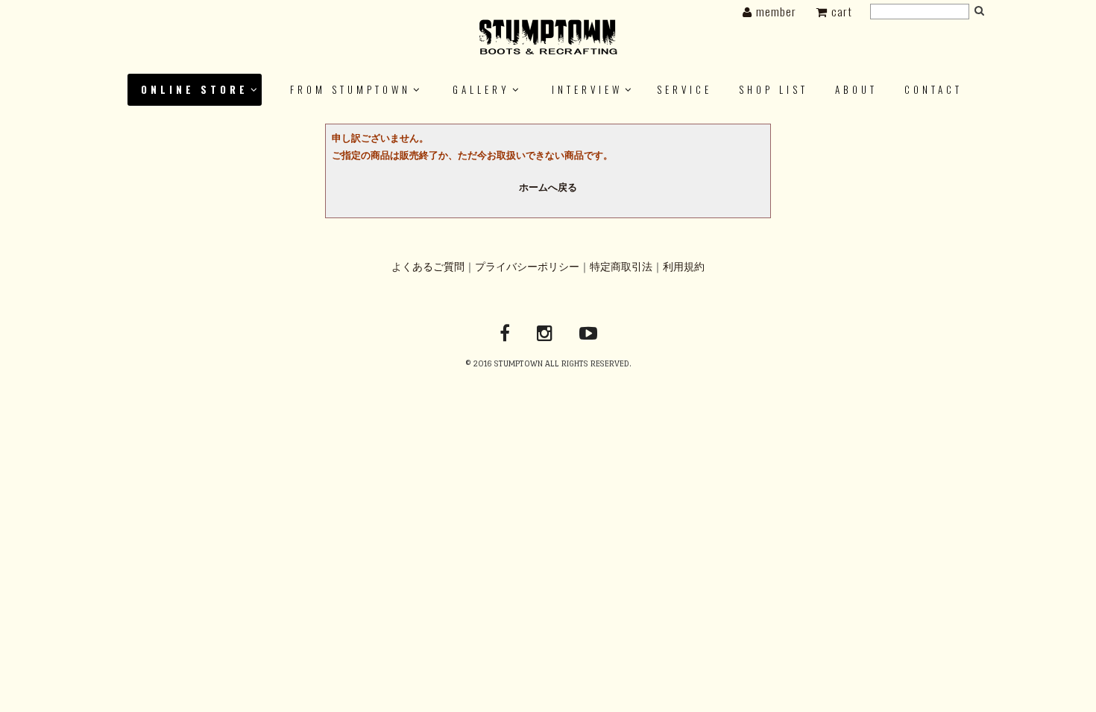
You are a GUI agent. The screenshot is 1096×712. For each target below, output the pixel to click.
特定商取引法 (621, 267)
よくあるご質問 (427, 267)
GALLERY (481, 89)
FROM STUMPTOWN (350, 89)
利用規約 (684, 267)
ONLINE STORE (194, 89)
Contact (933, 89)
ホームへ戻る (548, 187)
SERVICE (684, 89)
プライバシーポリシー (527, 267)
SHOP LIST (773, 89)
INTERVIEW (587, 89)
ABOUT (856, 89)
